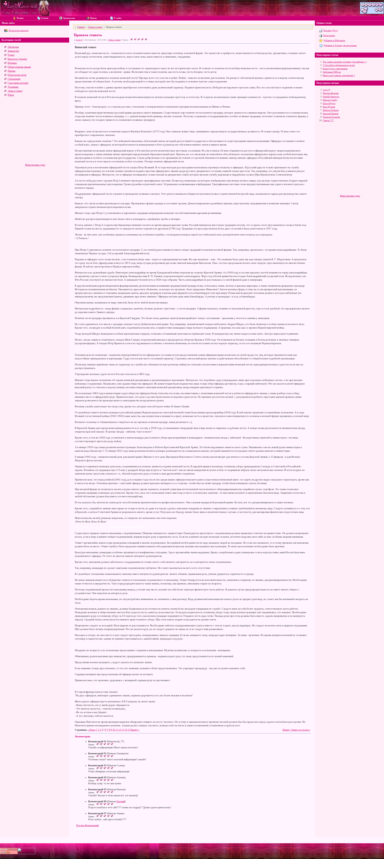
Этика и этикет (15, 91)
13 (122, 729)
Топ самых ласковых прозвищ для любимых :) (344, 62)
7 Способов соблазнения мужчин (339, 65)
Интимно (12, 63)
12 (119, 729)
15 (128, 729)
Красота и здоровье (17, 59)
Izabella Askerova (331, 96)
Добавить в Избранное (334, 40)
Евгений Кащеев (330, 113)
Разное (11, 55)
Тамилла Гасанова (331, 117)
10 (113, 729)
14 (125, 729)
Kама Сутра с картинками (335, 68)
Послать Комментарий (87, 825)
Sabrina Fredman (331, 110)
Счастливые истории (18, 83)
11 (116, 729)
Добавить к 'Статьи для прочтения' (340, 45)
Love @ (79, 40)
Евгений (121, 801)
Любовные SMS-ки (332, 72)
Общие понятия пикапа (19, 67)
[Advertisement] (35, 135)
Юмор (11, 95)
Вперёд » (134, 729)
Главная (81, 27)
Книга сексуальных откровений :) (339, 75)
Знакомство (13, 51)
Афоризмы (13, 47)
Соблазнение (14, 79)
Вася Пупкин (329, 107)
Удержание (13, 87)
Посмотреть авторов (18, 30)
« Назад (92, 729)
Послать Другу (330, 30)
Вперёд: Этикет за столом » (296, 729)
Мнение (11, 71)
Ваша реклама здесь (35, 164)
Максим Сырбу (330, 100)
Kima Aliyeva (329, 103)
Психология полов (17, 75)
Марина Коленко (331, 93)
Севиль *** (328, 120)
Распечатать (329, 35)
